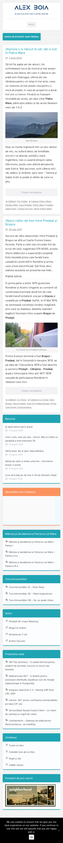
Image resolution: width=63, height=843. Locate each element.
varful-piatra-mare (43, 208)
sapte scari (10, 208)
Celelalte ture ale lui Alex (22, 752)
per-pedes (22, 201)
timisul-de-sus (25, 208)
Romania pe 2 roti (18, 634)
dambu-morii (11, 205)
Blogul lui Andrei (17, 628)
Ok (31, 837)
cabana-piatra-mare (41, 201)
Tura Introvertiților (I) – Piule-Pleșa (26, 587)
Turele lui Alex (16, 745)
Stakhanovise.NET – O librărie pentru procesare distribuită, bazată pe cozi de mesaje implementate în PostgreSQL (29, 680)
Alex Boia (31, 8)
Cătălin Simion (16, 765)
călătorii (12, 201)
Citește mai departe (31, 192)
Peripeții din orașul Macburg (23, 621)
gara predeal (25, 205)
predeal (49, 205)
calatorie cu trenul (39, 399)
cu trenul (21, 399)
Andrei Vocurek (17, 641)
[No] (58, 830)
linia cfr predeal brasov (38, 403)
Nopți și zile (15, 758)
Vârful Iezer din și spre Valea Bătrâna (24, 451)
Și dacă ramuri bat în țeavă (18, 426)
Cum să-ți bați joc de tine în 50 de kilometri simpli (30, 475)
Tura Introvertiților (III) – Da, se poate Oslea (31, 600)
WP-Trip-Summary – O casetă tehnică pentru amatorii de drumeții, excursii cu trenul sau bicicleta (30, 666)
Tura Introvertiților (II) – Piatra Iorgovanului (30, 593)
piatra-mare (39, 205)
